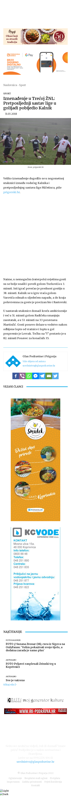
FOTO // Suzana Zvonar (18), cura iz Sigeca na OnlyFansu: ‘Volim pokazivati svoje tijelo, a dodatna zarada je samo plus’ (35, 647)
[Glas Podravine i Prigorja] (13, 361)
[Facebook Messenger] (35, 376)
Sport (22, 85)
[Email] (48, 376)
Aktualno (11, 660)
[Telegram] (42, 376)
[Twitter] (55, 376)
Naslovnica (10, 85)
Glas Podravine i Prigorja (39, 356)
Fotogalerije (13, 640)
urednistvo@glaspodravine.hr (39, 365)
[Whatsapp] (29, 376)
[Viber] (22, 376)
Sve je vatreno (15, 680)
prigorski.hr (11, 192)
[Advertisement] (35, 235)
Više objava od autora (34, 361)
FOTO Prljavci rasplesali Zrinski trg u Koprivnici (31, 665)
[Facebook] (15, 376)
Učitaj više (9, 684)
